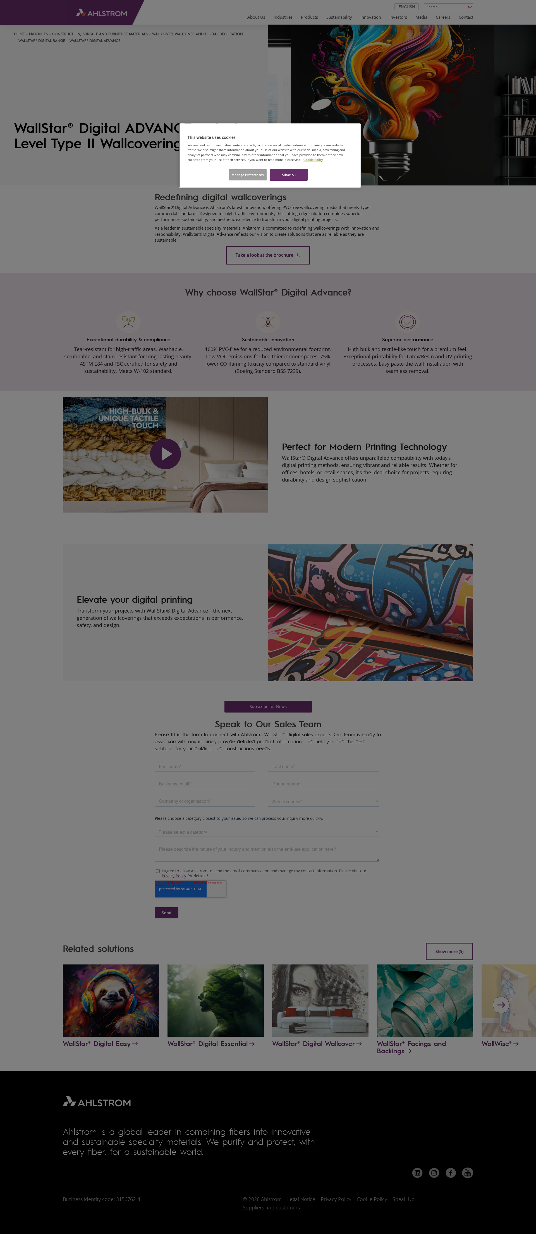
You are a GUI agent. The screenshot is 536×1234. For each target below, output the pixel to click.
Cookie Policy (313, 160)
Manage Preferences (248, 175)
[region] (270, 155)
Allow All (289, 175)
